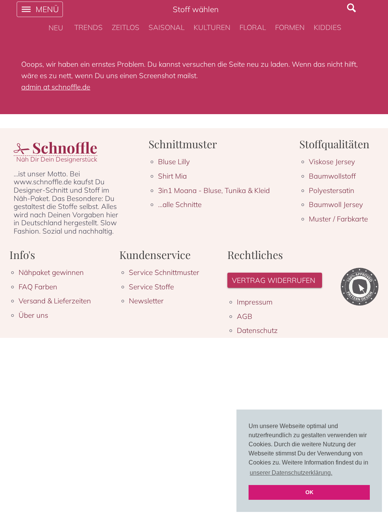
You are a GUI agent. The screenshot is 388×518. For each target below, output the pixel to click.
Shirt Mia (172, 176)
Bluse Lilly (174, 161)
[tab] (56, 28)
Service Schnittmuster (164, 272)
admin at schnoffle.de (55, 86)
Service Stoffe (151, 286)
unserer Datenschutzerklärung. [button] (291, 472)
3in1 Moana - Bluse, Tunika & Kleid (214, 190)
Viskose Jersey (332, 161)
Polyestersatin (331, 190)
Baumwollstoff (332, 176)
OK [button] (309, 492)
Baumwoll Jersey (336, 204)
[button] (274, 280)
